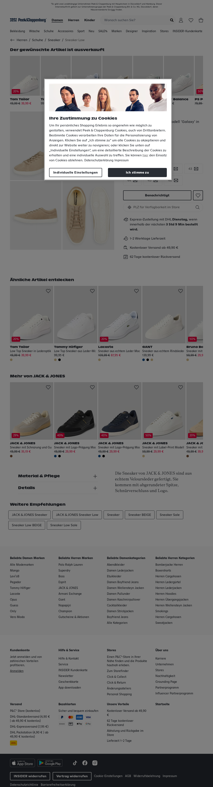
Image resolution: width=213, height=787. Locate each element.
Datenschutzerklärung (98, 160)
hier (145, 155)
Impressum (121, 160)
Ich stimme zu (137, 172)
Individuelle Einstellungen (75, 172)
